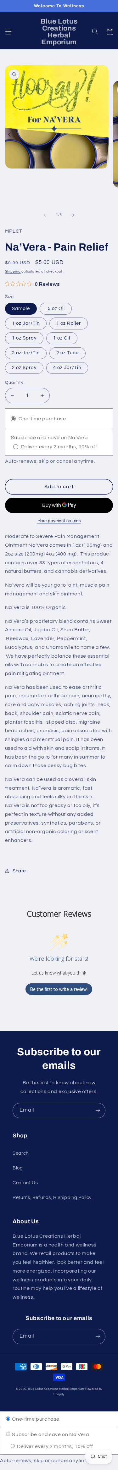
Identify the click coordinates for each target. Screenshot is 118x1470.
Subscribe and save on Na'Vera (50, 1434)
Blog (18, 1168)
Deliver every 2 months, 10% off (54, 1446)
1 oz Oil (61, 338)
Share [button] (19, 871)
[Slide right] (73, 215)
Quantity (14, 382)
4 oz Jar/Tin (67, 367)
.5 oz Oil (56, 308)
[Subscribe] (98, 1110)
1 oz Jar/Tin (26, 323)
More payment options (59, 521)
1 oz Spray (24, 338)
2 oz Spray (24, 367)
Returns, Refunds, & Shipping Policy (52, 1197)
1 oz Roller (68, 323)
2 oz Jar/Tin (26, 353)
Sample (21, 308)
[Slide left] (45, 215)
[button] (8, 32)
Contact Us (25, 1182)
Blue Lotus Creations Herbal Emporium (56, 1389)
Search (21, 1153)
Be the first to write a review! (58, 989)
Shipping (13, 271)
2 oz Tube (67, 353)
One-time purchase (35, 1419)
